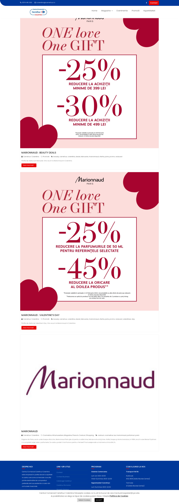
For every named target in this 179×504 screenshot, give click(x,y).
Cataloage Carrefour (64, 481)
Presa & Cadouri (78, 435)
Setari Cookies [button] (84, 500)
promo (112, 156)
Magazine (106, 10)
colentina (71, 156)
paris (107, 156)
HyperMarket (149, 10)
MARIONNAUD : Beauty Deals (38, 152)
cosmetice (109, 435)
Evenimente (122, 10)
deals (78, 156)
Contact (153, 3)
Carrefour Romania (64, 485)
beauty (56, 156)
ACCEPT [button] (99, 500)
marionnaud (94, 156)
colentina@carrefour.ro (46, 2)
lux (115, 435)
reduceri (119, 156)
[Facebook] (146, 3)
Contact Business (63, 477)
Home (94, 10)
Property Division (63, 489)
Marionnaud (29, 431)
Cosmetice (47, 435)
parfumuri (131, 435)
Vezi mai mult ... (29, 165)
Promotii (135, 10)
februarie (84, 156)
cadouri (101, 435)
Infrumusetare (57, 435)
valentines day (129, 319)
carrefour (63, 156)
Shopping (90, 435)
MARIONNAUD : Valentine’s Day (40, 315)
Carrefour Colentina (31, 156)
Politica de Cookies (119, 496)
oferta (101, 156)
